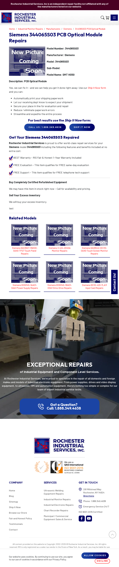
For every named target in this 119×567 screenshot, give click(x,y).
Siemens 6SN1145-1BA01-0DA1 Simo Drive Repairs (59, 286)
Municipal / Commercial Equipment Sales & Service (58, 518)
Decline (102, 561)
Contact (13, 529)
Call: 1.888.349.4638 (64, 408)
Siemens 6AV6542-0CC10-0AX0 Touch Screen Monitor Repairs (94, 250)
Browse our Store (18, 512)
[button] (102, 17)
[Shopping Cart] (107, 17)
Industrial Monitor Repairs (57, 499)
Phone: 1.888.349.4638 (94, 501)
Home (12, 490)
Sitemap (13, 501)
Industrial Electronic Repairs (58, 504)
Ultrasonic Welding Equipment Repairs (54, 492)
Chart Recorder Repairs (56, 510)
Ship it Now (82, 127)
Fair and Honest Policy (20, 518)
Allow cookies (95, 555)
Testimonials (16, 523)
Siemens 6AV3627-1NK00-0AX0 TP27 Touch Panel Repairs (24, 250)
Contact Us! (114, 282)
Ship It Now (15, 507)
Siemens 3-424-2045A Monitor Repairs (60, 249)
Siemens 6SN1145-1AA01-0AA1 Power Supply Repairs (24, 286)
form (97, 87)
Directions (88, 495)
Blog (11, 496)
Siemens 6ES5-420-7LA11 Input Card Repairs (94, 286)
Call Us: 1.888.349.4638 (45, 127)
